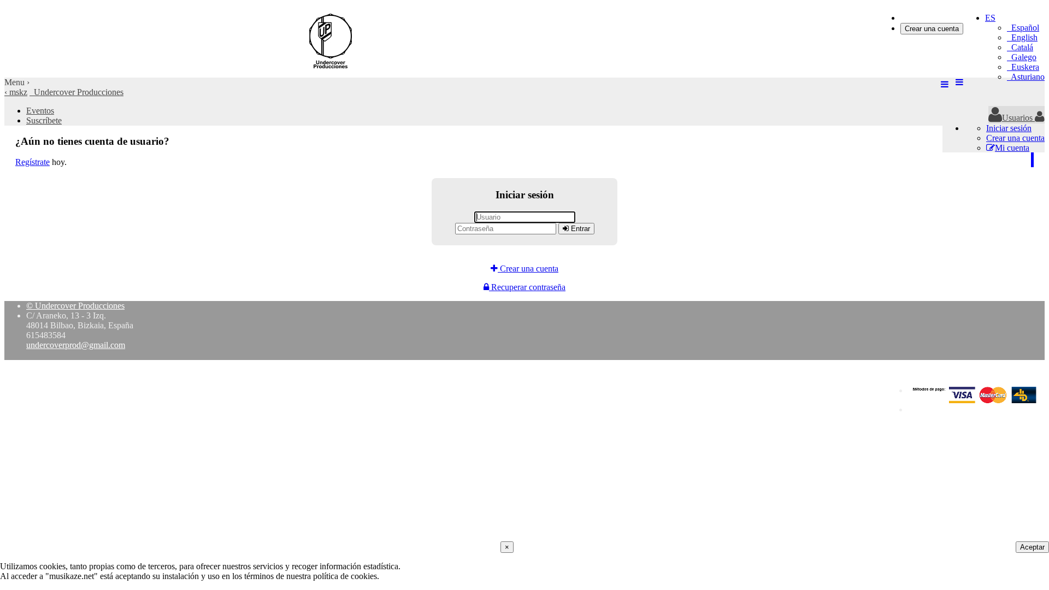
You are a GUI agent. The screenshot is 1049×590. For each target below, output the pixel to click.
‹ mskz (15, 92)
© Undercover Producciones (75, 305)
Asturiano (1026, 76)
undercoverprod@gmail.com (75, 345)
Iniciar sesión (923, 17)
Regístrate (32, 162)
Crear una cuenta (932, 29)
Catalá (1020, 47)
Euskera (1023, 67)
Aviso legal (927, 409)
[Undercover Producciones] (324, 72)
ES (990, 17)
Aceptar (1032, 547)
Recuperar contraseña (527, 287)
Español (1023, 27)
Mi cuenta (1012, 147)
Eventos (40, 110)
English (1022, 37)
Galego (1021, 57)
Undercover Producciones (76, 92)
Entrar (579, 229)
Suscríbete (44, 120)
